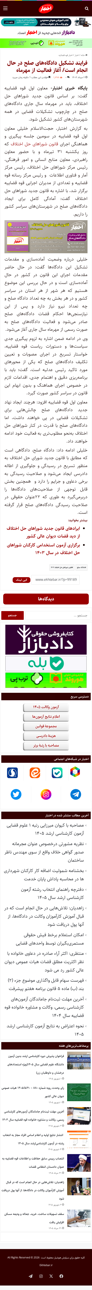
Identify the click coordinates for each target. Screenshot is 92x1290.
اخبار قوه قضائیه (66, 55)
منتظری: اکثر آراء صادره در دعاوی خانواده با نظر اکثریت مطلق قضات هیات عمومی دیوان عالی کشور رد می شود (44, 961)
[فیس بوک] (61, 1276)
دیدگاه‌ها (46, 599)
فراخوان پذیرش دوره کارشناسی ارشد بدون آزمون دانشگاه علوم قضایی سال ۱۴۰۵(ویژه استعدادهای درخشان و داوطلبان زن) (35, 1064)
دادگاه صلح (81, 567)
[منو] (5, 10)
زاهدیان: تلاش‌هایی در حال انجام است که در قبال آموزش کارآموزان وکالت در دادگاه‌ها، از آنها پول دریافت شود (44, 916)
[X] (51, 1276)
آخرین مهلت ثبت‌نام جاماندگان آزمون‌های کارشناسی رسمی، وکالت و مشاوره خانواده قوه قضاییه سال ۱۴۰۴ (44, 1007)
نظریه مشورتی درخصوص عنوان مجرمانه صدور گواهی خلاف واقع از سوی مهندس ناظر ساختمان (44, 852)
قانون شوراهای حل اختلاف (34, 143)
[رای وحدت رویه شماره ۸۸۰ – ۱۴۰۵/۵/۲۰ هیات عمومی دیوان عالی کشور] (79, 1092)
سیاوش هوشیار (61, 1258)
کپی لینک (21, 580)
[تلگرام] (30, 1276)
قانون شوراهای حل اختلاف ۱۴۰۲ (61, 567)
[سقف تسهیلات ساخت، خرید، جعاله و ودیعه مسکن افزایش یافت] (79, 1218)
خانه (83, 55)
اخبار (77, 55)
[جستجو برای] (87, 10)
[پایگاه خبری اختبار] (46, 8)
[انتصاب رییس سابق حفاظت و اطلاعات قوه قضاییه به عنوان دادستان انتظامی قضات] (79, 1163)
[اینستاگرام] (41, 1276)
